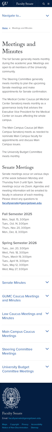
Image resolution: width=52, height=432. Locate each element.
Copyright (14, 424)
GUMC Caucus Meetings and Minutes (20, 298)
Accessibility (36, 424)
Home (5, 28)
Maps (4, 424)
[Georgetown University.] (5, 4)
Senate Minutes (14, 283)
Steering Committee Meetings (17, 351)
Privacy (25, 424)
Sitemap (34, 427)
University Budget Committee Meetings (18, 369)
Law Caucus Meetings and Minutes (22, 316)
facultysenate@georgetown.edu (22, 203)
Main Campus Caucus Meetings (18, 334)
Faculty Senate (24, 4)
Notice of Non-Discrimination (15, 427)
